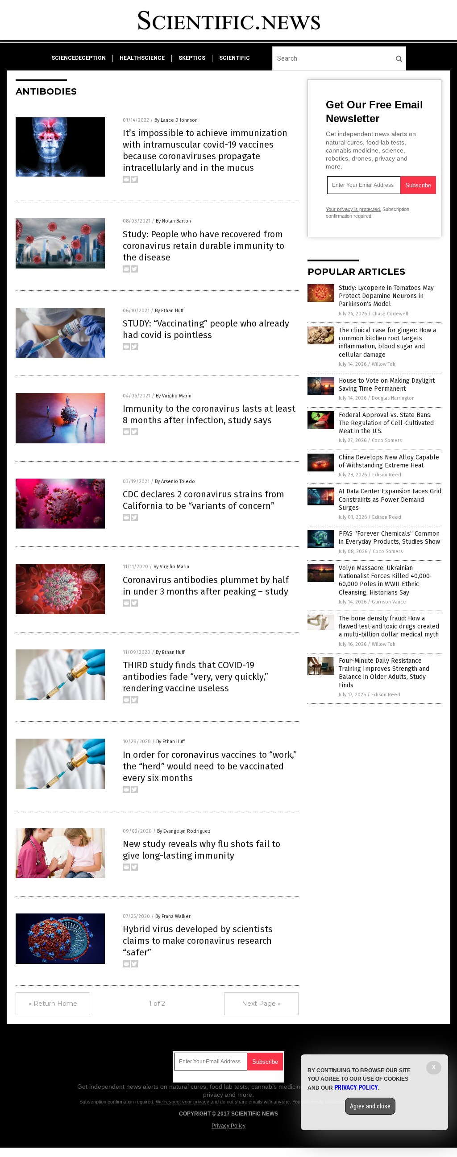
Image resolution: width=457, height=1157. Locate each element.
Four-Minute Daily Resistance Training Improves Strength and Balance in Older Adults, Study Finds (384, 673)
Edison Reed (386, 475)
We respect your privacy (182, 1101)
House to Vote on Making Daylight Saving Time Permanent (387, 385)
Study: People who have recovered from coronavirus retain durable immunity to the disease (203, 246)
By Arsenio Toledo (175, 481)
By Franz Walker (173, 916)
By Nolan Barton (173, 221)
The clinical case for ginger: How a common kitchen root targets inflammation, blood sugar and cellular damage (387, 342)
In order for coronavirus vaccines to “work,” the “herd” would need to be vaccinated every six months (210, 766)
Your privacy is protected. (353, 209)
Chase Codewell (390, 314)
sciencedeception (78, 58)
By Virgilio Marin (173, 396)
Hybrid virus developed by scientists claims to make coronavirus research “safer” (198, 941)
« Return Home (53, 1004)
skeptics (192, 58)
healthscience (142, 58)
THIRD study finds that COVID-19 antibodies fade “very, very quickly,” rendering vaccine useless (195, 677)
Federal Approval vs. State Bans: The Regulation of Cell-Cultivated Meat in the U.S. (386, 423)
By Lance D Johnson (176, 120)
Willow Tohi (384, 364)
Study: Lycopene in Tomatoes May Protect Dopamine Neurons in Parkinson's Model (386, 296)
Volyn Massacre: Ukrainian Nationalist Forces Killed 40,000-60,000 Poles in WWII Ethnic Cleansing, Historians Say (385, 580)
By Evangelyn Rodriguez (184, 831)
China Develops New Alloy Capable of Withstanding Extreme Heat (389, 461)
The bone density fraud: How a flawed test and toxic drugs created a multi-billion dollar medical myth (389, 626)
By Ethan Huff (169, 311)
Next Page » (261, 1004)
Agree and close (370, 1106)
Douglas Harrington (393, 398)
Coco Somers (387, 440)
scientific (234, 58)
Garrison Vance (389, 602)
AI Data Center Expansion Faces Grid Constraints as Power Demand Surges (390, 499)
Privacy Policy (228, 1126)
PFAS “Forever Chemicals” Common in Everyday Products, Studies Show (389, 537)
